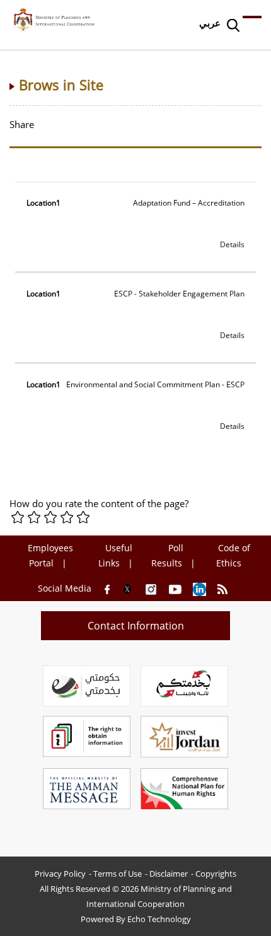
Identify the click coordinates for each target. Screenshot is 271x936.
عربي (210, 22)
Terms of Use (117, 873)
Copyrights (215, 873)
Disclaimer (168, 873)
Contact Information (136, 626)
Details (232, 244)
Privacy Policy (60, 873)
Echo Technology (159, 919)
